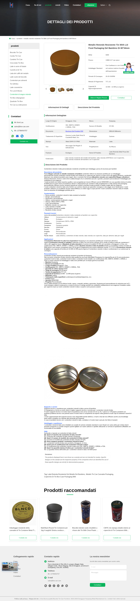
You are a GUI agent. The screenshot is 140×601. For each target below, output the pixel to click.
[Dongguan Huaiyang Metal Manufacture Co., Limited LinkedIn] (58, 586)
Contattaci (77, 5)
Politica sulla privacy (20, 599)
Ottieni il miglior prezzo (98, 98)
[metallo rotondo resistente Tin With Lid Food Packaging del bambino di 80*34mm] (64, 63)
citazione (90, 5)
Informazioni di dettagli (58, 107)
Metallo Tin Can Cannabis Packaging (99, 474)
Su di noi (37, 5)
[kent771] (22, 136)
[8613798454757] (62, 586)
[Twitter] (49, 586)
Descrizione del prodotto (89, 107)
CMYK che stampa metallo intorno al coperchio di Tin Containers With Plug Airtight (117, 529)
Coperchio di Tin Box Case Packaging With (60, 477)
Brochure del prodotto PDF (74, 131)
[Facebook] (54, 586)
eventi (57, 5)
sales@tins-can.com (21, 126)
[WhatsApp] (12, 136)
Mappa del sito (34, 599)
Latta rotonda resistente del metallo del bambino (66, 474)
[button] (12, 517)
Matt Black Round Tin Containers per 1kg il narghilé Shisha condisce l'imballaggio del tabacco (54, 529)
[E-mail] (17, 136)
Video (66, 5)
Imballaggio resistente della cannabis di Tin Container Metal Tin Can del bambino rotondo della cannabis (22, 529)
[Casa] (11, 5)
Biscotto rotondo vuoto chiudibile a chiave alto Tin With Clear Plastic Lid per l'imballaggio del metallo (85, 529)
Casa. (28, 5)
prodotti (48, 5)
